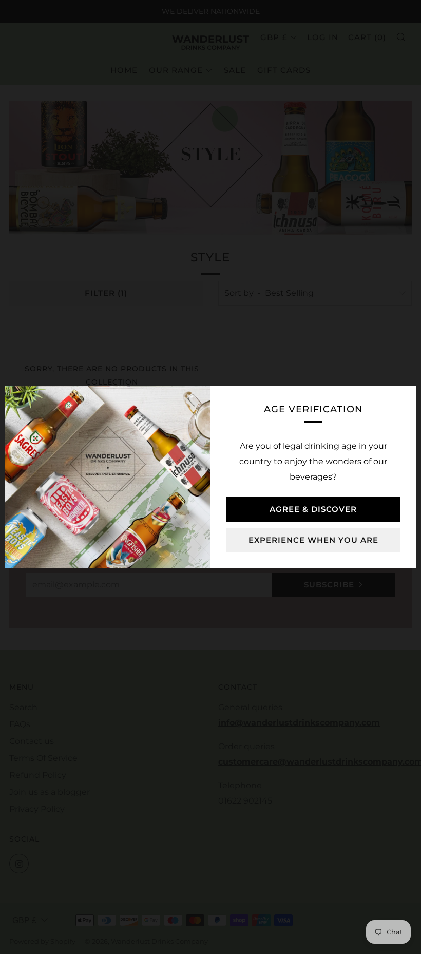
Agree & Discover (313, 509)
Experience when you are (313, 540)
